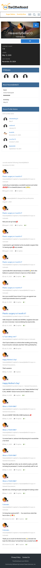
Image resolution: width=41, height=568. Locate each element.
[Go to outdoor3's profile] (5, 126)
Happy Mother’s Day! (10, 360)
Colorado (5, 181)
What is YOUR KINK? (10, 406)
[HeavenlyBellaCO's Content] (30, 41)
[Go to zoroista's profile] (25, 76)
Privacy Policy (15, 557)
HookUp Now (19, 14)
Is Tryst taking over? (10, 337)
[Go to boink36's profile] (5, 133)
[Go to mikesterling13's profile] (5, 119)
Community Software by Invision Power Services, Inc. (20, 564)
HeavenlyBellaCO (24, 162)
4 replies (18, 372)
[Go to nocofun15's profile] (5, 140)
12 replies (21, 519)
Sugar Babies (8, 14)
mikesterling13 (13, 118)
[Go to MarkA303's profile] (5, 147)
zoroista (5, 162)
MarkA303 (12, 146)
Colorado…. (6, 504)
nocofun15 (12, 139)
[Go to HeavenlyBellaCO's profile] (5, 171)
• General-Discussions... (31, 386)
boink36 (11, 132)
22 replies (19, 191)
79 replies (18, 418)
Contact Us (26, 557)
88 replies (18, 348)
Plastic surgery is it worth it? (12, 176)
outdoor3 (12, 125)
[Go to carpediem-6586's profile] (6, 76)
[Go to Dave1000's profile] (15, 76)
